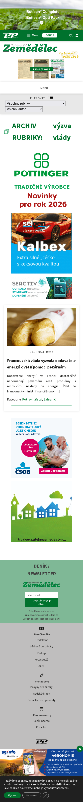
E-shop (41, 653)
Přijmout (12, 795)
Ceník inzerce (41, 721)
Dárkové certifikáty (41, 646)
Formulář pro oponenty (41, 700)
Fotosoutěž (41, 659)
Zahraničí (50, 399)
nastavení (62, 788)
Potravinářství (32, 399)
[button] (41, 602)
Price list (41, 727)
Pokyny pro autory (41, 687)
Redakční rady (41, 693)
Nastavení (31, 795)
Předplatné (41, 640)
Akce (41, 666)
